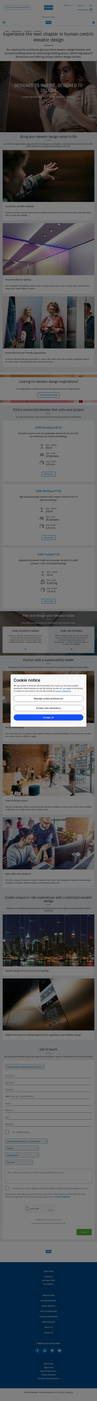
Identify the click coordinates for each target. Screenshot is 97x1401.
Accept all (48, 717)
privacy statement (63, 691)
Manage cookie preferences (48, 698)
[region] (48, 700)
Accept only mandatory (48, 708)
